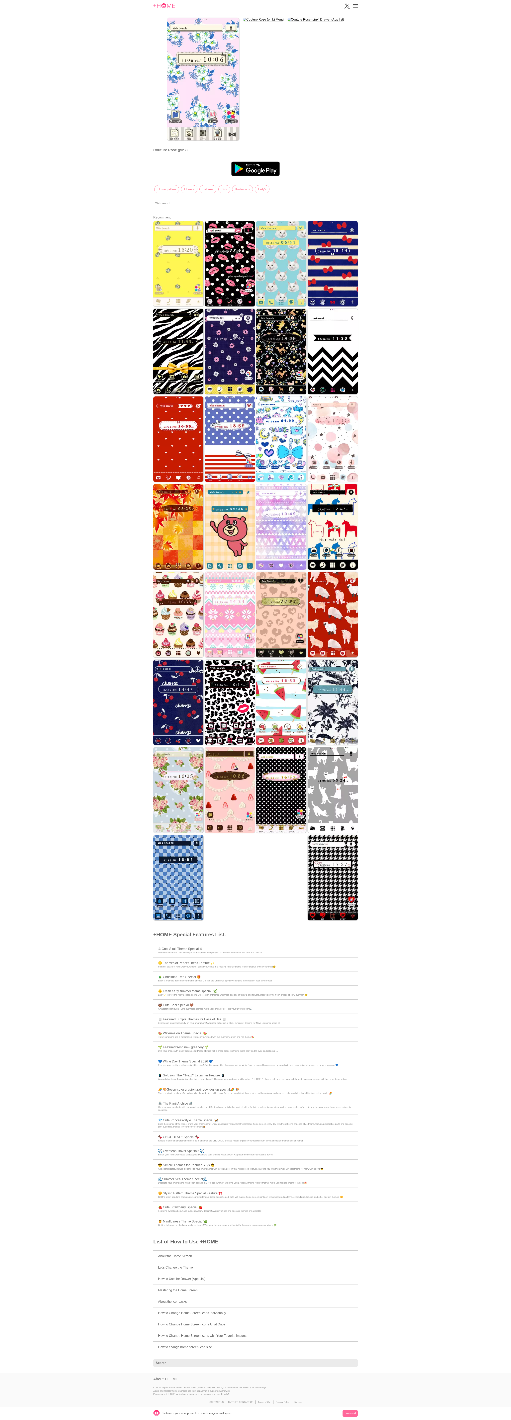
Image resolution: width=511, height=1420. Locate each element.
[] (352, 1363)
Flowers (189, 189)
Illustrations (242, 189)
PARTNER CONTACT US (240, 1402)
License (298, 1402)
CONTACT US (216, 1402)
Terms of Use (264, 1402)
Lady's (262, 189)
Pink (224, 189)
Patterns (208, 189)
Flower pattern (166, 189)
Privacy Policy (282, 1402)
